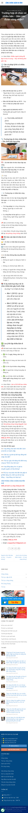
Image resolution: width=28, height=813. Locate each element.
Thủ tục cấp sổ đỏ (6, 577)
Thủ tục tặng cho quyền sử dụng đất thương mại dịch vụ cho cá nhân (15, 702)
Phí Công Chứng (5, 583)
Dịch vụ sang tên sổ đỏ (7, 774)
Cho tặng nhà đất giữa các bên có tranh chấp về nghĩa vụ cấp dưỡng (16, 661)
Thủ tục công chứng (7, 580)
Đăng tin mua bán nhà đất (8, 785)
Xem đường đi (14, 746)
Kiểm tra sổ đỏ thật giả (7, 776)
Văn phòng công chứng (7, 771)
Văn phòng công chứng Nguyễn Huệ (15, 424)
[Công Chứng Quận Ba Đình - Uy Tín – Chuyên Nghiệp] (14, 3)
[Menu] (2, 3)
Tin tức (19, 10)
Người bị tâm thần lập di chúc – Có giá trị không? (7, 557)
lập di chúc (4, 58)
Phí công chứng (14, 749)
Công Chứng (16, 809)
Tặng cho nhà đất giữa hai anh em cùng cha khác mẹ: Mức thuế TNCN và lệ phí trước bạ (16, 710)
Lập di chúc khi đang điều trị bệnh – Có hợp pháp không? (21, 557)
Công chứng (4, 574)
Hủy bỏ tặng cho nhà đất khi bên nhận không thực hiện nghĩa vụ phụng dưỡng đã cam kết (15, 719)
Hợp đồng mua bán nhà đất (8, 779)
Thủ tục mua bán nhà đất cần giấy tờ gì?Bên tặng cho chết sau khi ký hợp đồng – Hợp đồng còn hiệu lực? (14, 475)
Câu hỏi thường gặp (12, 10)
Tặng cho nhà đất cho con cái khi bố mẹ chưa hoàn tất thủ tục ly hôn (16, 694)
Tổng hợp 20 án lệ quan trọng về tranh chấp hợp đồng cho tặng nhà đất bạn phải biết (16, 654)
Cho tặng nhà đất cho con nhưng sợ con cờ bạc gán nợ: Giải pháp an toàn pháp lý (16, 686)
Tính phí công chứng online (8, 782)
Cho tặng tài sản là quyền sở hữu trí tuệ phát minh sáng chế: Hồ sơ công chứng (16, 678)
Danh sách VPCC (5, 763)
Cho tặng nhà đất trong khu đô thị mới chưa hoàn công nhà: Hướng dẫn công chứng (15, 669)
